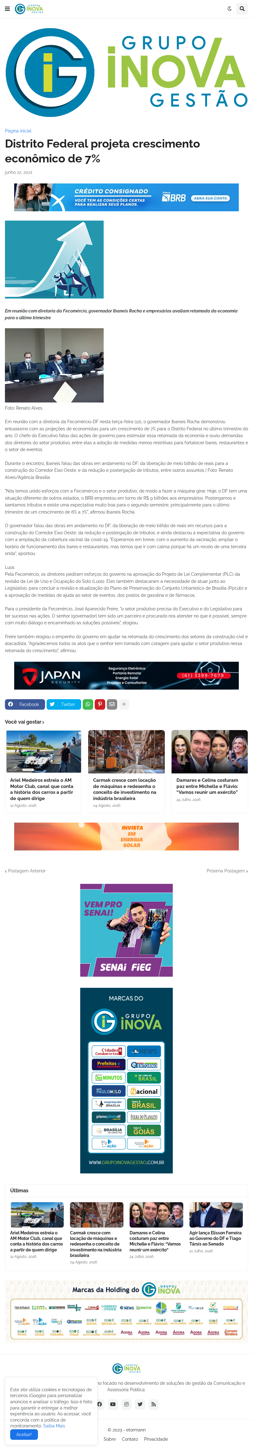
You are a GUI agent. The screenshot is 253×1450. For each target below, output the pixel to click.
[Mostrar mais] (124, 704)
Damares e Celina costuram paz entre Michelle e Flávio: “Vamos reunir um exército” (207, 786)
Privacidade (156, 1439)
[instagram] (126, 1404)
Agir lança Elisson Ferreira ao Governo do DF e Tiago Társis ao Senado (215, 1238)
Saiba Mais (53, 1425)
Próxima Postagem (226, 870)
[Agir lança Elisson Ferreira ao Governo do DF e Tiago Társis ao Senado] (216, 1215)
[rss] (153, 1404)
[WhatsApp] (88, 704)
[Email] (112, 704)
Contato (130, 1439)
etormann (136, 1429)
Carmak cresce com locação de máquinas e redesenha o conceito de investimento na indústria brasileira (124, 789)
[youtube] (113, 1404)
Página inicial (18, 131)
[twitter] (140, 1404)
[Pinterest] (100, 704)
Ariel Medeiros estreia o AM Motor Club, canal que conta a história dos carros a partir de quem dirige (41, 789)
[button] (7, 9)
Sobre (110, 1439)
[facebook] (99, 1404)
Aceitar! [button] (24, 1434)
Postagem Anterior (27, 870)
